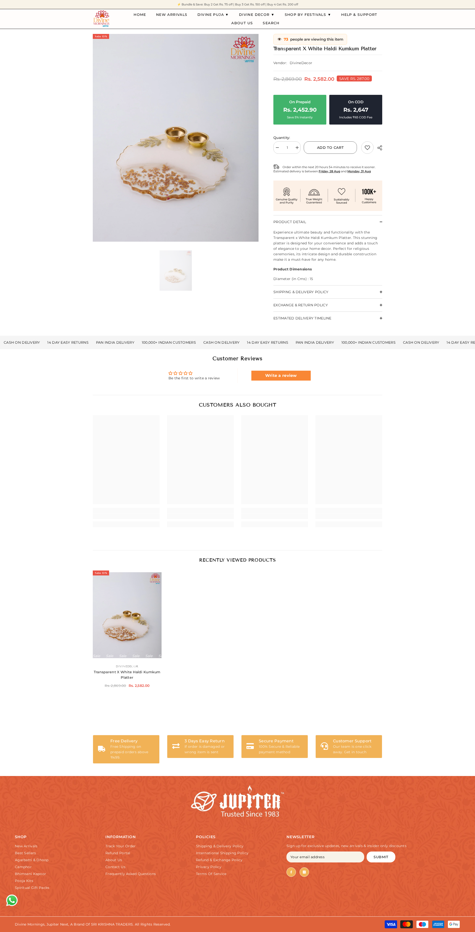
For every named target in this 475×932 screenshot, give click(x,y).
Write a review (281, 375)
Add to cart (331, 147)
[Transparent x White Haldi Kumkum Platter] (127, 615)
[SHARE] (378, 148)
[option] (176, 138)
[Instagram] (304, 872)
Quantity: (281, 137)
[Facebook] (291, 872)
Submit (381, 857)
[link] (367, 147)
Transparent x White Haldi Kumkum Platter (127, 675)
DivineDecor (301, 63)
